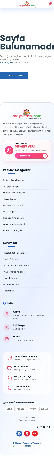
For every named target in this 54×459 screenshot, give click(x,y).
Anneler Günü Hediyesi (14, 192)
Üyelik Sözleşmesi (11, 259)
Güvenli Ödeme (10, 278)
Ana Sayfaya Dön (15, 75)
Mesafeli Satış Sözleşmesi (15, 252)
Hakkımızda (8, 290)
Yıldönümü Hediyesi (12, 230)
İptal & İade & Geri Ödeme (16, 265)
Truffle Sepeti (9, 211)
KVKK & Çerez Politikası (14, 271)
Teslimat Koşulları (11, 284)
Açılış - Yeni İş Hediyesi (14, 224)
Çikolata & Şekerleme (13, 217)
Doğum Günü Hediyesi (13, 180)
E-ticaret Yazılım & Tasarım (27, 443)
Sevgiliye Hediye (11, 186)
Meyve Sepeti (9, 199)
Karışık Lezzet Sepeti (13, 205)
